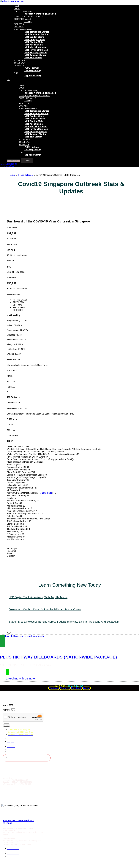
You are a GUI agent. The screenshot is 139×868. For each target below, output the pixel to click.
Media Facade (21, 60)
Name (6, 705)
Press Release (25, 175)
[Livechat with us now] (7, 672)
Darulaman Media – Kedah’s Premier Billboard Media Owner (45, 609)
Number (7, 710)
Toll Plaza (20, 63)
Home (17, 6)
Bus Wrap (19, 27)
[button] (48, 80)
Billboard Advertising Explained (40, 13)
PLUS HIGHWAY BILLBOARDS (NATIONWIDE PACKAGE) (58, 657)
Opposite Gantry (32, 75)
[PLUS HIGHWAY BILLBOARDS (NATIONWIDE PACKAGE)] (2, 641)
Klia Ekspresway (32, 70)
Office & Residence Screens (29, 16)
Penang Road (45, 493)
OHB (16, 73)
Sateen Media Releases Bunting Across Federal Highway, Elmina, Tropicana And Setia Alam (64, 621)
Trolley (27, 21)
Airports (19, 24)
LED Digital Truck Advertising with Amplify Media (38, 597)
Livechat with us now (20, 678)
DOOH (17, 9)
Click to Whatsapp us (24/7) (6, 165)
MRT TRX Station (33, 57)
